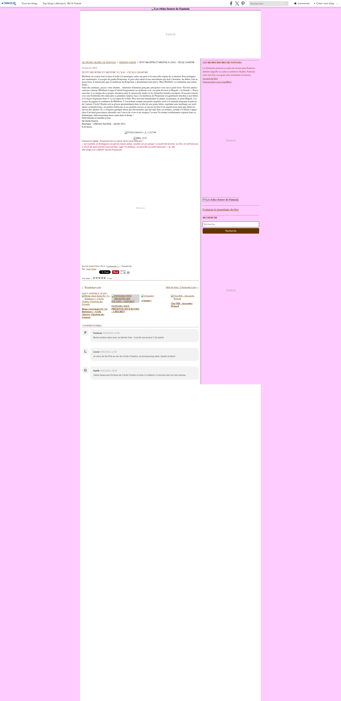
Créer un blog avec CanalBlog (217, 81)
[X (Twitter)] (237, 3)
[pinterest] (243, 3)
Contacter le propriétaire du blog (221, 209)
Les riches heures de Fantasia (99, 62)
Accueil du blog (210, 78)
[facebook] (231, 3)
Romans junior (127, 62)
